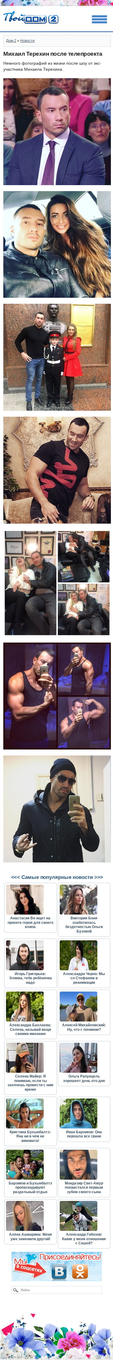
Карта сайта (17, 1357)
